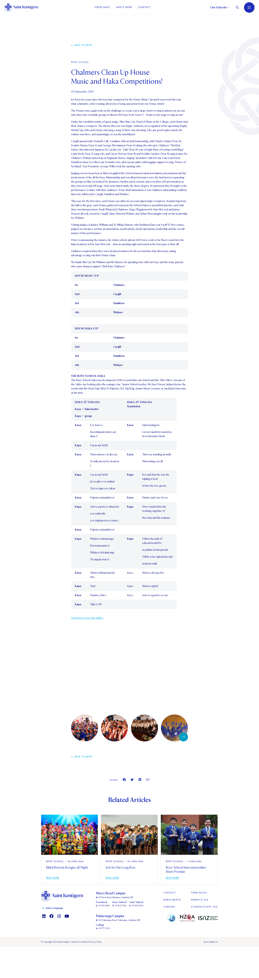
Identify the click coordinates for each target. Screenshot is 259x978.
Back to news (83, 45)
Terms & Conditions (80, 942)
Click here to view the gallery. (87, 618)
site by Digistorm (211, 942)
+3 (183, 737)
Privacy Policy (95, 942)
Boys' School (80, 62)
